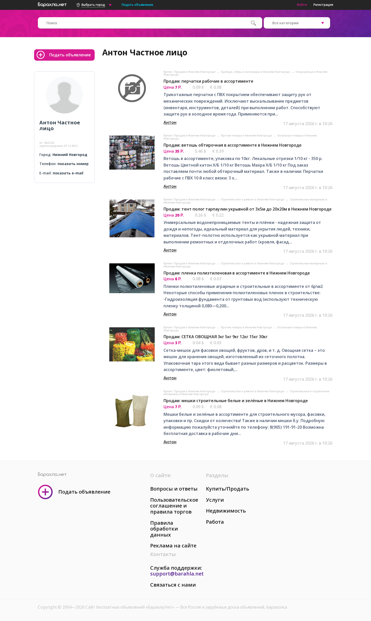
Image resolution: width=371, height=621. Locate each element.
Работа (215, 521)
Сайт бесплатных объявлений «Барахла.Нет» (130, 607)
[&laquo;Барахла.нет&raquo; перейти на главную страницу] (52, 4)
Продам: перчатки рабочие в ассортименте (208, 81)
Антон (170, 122)
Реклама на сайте (173, 545)
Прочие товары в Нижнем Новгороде (247, 135)
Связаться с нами (173, 584)
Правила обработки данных (164, 528)
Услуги (215, 499)
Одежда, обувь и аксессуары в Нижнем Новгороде (256, 72)
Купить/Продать (227, 488)
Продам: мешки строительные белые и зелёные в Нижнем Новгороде (236, 400)
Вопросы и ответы (174, 488)
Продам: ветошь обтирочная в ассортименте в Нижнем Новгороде (233, 145)
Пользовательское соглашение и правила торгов (174, 505)
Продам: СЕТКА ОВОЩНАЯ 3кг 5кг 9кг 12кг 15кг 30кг (216, 336)
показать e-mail (68, 173)
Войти (302, 5)
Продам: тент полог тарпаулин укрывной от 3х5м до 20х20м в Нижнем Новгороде (248, 209)
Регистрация (323, 5)
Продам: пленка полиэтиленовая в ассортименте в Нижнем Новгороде (237, 273)
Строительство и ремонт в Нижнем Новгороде (253, 199)
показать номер (73, 163)
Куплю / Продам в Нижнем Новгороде (190, 72)
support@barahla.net (177, 573)
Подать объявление (137, 5)
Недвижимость (226, 510)
